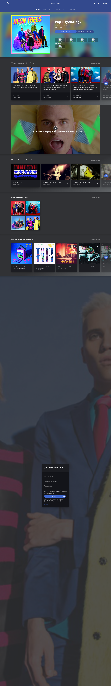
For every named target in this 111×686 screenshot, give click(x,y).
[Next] (106, 83)
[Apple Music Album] (60, 40)
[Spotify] (71, 40)
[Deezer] (82, 40)
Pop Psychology (68, 22)
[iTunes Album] (93, 40)
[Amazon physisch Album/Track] (60, 47)
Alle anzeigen (95, 63)
